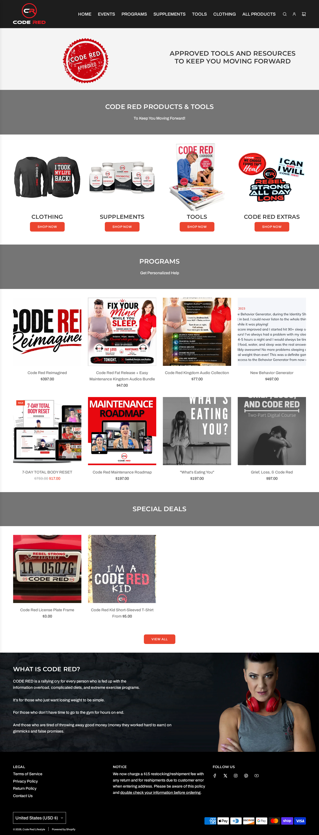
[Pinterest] (246, 775)
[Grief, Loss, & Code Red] (272, 431)
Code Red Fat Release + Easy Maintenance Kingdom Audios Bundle (122, 376)
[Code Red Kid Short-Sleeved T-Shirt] (122, 569)
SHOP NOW (47, 227)
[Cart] (304, 14)
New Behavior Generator (271, 373)
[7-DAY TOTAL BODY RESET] (47, 431)
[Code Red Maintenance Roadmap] (122, 431)
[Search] (284, 14)
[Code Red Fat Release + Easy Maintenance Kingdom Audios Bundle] (122, 332)
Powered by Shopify (63, 829)
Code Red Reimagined (47, 373)
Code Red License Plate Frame (47, 610)
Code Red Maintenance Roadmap (122, 472)
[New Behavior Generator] (272, 332)
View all (159, 639)
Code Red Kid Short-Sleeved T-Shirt (122, 610)
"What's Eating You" (197, 472)
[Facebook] (215, 775)
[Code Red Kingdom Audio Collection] (197, 332)
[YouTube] (256, 775)
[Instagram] (235, 775)
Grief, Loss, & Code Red (272, 472)
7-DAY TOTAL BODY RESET (47, 472)
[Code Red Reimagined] (47, 332)
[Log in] (294, 14)
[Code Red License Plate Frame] (47, 569)
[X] (225, 775)
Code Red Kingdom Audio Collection (197, 373)
